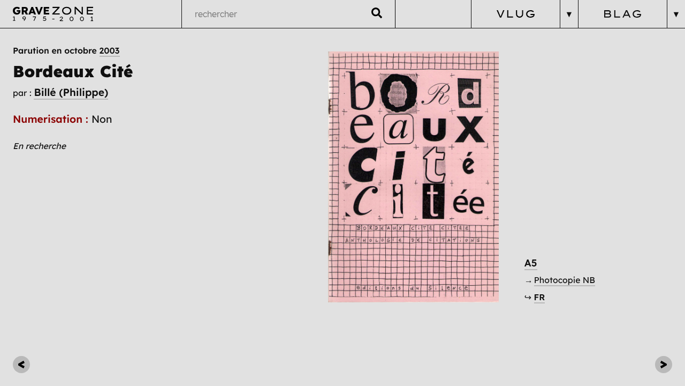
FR (539, 297)
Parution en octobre (66, 50)
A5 (530, 263)
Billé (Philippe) (71, 92)
